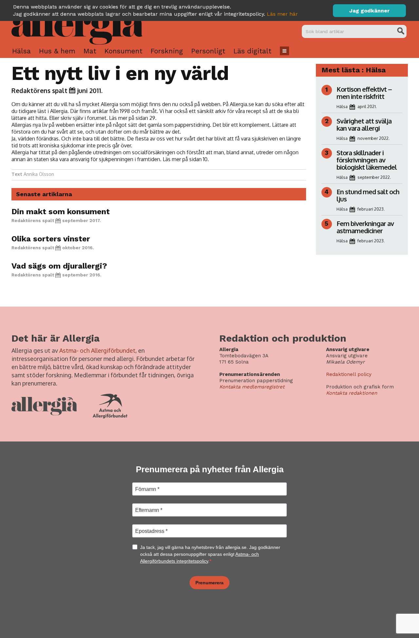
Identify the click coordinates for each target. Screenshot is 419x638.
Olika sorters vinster (50, 238)
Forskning (167, 51)
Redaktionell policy (349, 374)
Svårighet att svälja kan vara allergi (364, 124)
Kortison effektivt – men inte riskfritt (364, 93)
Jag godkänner (369, 11)
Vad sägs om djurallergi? (59, 266)
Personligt (208, 51)
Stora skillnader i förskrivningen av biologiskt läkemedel (367, 159)
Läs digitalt (252, 51)
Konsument (123, 51)
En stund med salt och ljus (368, 195)
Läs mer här (282, 14)
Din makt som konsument (60, 211)
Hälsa (21, 51)
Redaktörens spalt (39, 90)
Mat (89, 51)
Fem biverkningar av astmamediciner (365, 227)
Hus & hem (57, 51)
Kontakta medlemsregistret (251, 387)
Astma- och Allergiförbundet (97, 350)
